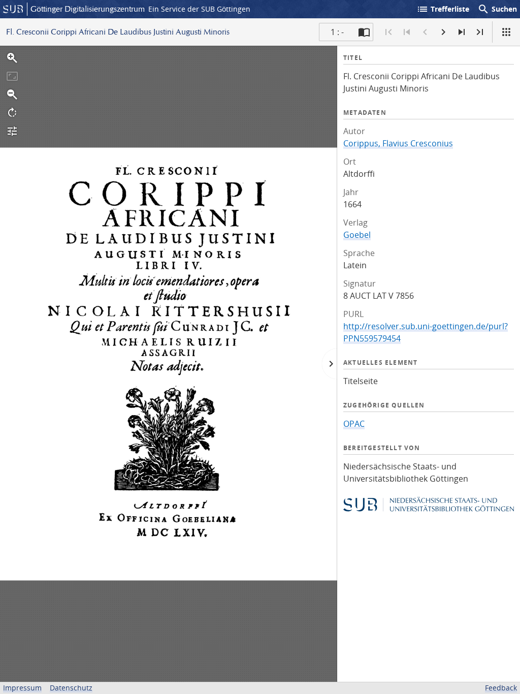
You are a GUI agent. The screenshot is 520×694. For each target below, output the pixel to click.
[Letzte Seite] (480, 32)
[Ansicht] (506, 32)
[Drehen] (12, 113)
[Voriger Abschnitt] (407, 32)
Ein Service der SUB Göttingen (199, 9)
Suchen (497, 9)
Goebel (357, 234)
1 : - (337, 32)
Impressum (22, 687)
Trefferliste (442, 9)
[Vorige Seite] (425, 32)
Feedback (501, 687)
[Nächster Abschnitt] (461, 32)
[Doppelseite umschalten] (364, 32)
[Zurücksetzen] (12, 76)
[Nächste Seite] (443, 32)
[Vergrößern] (12, 58)
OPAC (354, 423)
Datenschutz (71, 687)
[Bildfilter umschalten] (12, 131)
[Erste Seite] (388, 32)
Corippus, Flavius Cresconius (398, 143)
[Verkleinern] (12, 94)
